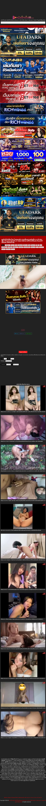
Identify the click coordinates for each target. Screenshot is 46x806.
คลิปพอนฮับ (21, 247)
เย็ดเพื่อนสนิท (20, 245)
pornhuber (8, 249)
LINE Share (28, 333)
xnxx (37, 247)
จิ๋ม (38, 245)
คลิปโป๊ (10, 360)
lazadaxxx (8, 364)
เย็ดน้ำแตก (25, 245)
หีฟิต (29, 245)
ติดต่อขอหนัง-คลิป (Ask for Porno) (26, 797)
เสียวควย (12, 245)
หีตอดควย (33, 245)
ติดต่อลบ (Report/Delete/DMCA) (11, 797)
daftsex (13, 249)
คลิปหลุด (7, 360)
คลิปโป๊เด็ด (10, 247)
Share (17, 333)
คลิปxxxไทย (33, 247)
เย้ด (16, 245)
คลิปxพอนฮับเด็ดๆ (27, 247)
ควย (41, 245)
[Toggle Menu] (44, 26)
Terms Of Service (38, 797)
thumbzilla (41, 247)
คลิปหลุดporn (15, 247)
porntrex (3, 249)
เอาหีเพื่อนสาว (7, 245)
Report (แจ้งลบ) (23, 352)
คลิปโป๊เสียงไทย (4, 247)
